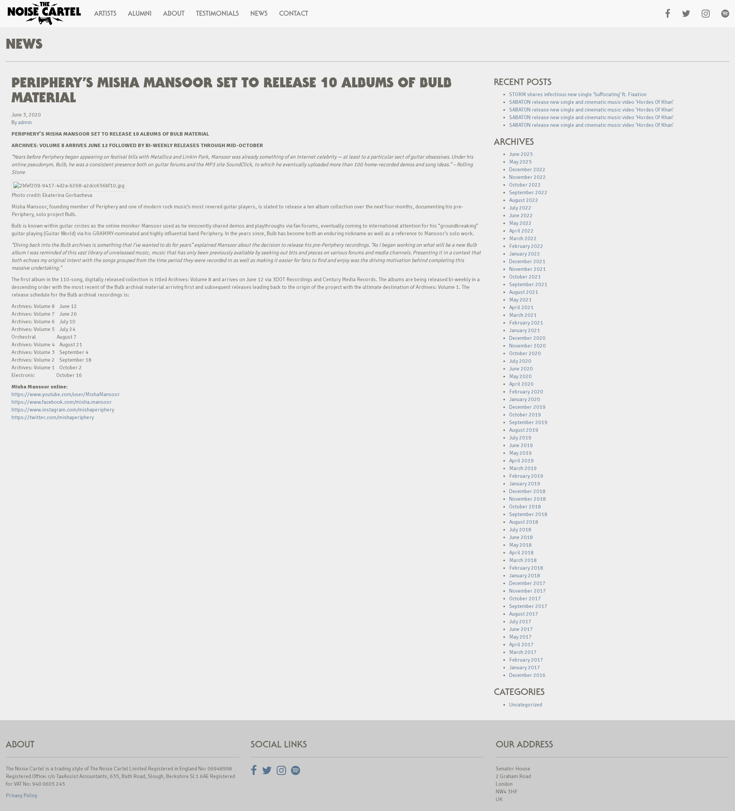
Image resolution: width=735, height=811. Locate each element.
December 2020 (527, 338)
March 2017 (523, 652)
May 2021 (520, 300)
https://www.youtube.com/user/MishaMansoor (65, 394)
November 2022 (527, 177)
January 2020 (524, 399)
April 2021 (521, 307)
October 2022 (525, 185)
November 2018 (527, 499)
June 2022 (521, 215)
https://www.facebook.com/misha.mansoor (61, 402)
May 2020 (520, 376)
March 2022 (523, 238)
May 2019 (520, 453)
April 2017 (521, 644)
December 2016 (527, 675)
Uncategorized (525, 704)
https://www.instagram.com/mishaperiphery (62, 409)
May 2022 (520, 223)
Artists (105, 13)
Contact (293, 13)
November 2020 (527, 345)
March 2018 (523, 560)
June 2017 (521, 629)
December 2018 (527, 491)
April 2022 (521, 231)
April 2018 (521, 552)
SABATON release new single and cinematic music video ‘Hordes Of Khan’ (591, 102)
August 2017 (523, 614)
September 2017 (528, 606)
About (174, 13)
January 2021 (524, 330)
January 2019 (524, 483)
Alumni (140, 13)
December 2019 (527, 407)
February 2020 (526, 391)
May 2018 (520, 545)
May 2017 (520, 637)
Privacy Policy (21, 795)
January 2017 (524, 667)
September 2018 (528, 514)
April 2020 (521, 384)
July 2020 (520, 361)
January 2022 (524, 254)
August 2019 (523, 430)
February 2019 (526, 476)
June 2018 (521, 537)
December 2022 (527, 169)
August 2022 (523, 200)
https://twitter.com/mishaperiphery (52, 417)
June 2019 (521, 445)
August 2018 (523, 522)
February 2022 (526, 246)
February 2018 (526, 568)
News (259, 13)
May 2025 (520, 162)
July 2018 (520, 529)
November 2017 (527, 591)
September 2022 (528, 192)
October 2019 (525, 414)
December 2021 (527, 261)
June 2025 (521, 154)
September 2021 (528, 284)
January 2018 (524, 575)
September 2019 (528, 422)
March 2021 (523, 315)
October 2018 (525, 506)
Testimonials (217, 13)
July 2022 (520, 208)
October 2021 (525, 277)
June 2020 (521, 368)
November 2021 (527, 269)
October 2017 (525, 598)
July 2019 (520, 437)
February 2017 (526, 660)
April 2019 (521, 460)
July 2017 (520, 621)
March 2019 (523, 468)
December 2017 (527, 583)
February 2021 (526, 322)
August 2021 (523, 292)
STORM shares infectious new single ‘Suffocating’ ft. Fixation (578, 94)
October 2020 (525, 353)
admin (25, 122)
